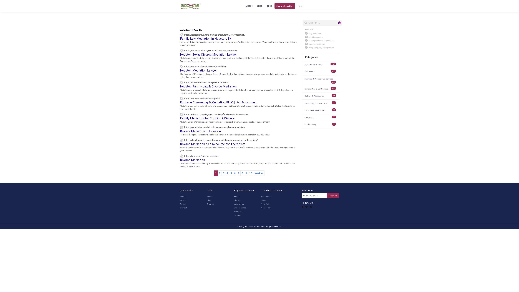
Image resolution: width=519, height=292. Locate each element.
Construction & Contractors (316, 89)
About (182, 196)
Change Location (284, 6)
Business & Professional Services (319, 79)
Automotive (310, 71)
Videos (249, 6)
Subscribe (332, 196)
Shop (259, 6)
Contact (183, 208)
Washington (239, 204)
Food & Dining (310, 124)
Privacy (183, 200)
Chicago (237, 200)
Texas (263, 200)
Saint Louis (238, 211)
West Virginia (266, 196)
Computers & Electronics (315, 110)
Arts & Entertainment (314, 64)
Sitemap (210, 204)
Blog (269, 6)
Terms (182, 204)
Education (309, 117)
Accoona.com (259, 226)
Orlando (237, 215)
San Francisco (240, 208)
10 (250, 173)
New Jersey (266, 208)
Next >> (258, 173)
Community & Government (316, 103)
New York (265, 204)
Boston (237, 196)
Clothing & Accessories (314, 96)
